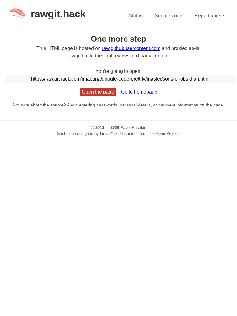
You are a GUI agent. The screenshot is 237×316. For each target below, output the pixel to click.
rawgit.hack (58, 13)
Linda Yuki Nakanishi (118, 133)
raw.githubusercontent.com (131, 48)
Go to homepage (139, 91)
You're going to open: (118, 71)
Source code (168, 15)
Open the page (98, 91)
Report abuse (209, 15)
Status (136, 15)
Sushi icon (66, 133)
